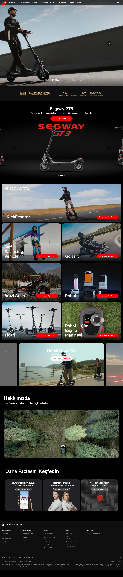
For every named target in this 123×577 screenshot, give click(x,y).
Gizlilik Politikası (17, 557)
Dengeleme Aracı (6, 538)
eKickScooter (5, 533)
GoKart (3, 536)
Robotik (25, 537)
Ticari (24, 540)
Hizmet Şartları (6, 557)
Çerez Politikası (28, 557)
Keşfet (67, 530)
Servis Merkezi (48, 547)
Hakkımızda (69, 533)
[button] (14, 43)
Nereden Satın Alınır (71, 541)
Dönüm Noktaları (70, 546)
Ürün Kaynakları (48, 544)
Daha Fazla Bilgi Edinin (61, 33)
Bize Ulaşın (68, 538)
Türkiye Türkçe (116, 561)
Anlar (67, 544)
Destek (46, 530)
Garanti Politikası (48, 541)
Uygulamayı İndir (70, 536)
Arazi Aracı (4, 541)
